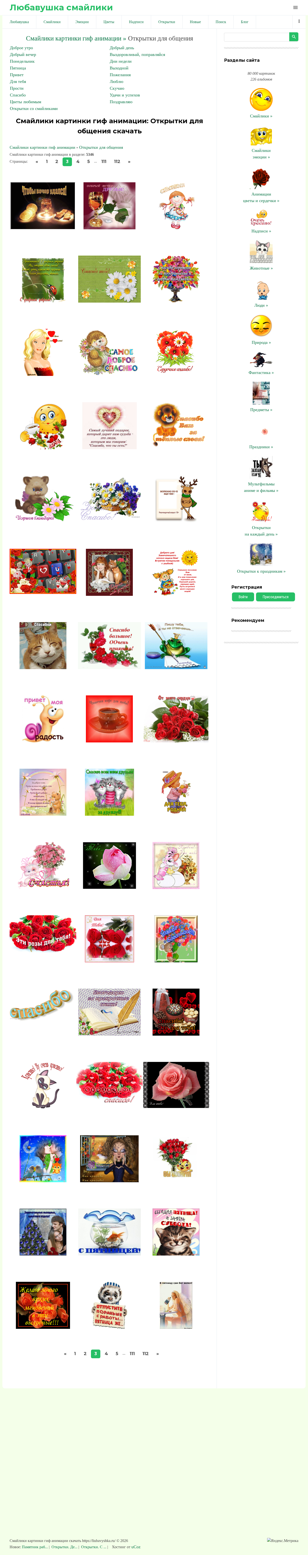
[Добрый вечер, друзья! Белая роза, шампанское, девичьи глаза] (109, 227)
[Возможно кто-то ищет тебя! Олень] (176, 521)
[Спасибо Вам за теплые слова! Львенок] (176, 447)
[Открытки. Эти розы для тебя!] (43, 951)
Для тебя (18, 81)
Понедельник (22, 61)
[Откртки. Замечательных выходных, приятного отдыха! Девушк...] (42, 1254)
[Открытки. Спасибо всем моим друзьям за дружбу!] (109, 814)
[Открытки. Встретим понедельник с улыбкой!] (176, 594)
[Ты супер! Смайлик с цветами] (176, 1180)
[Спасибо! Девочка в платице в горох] (176, 227)
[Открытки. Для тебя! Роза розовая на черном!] (109, 887)
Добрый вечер (23, 54)
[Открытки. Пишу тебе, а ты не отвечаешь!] (176, 667)
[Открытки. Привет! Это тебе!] (176, 887)
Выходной (119, 68)
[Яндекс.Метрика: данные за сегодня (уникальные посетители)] (282, 1541)
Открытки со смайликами (34, 108)
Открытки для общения (101, 147)
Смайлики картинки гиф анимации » (76, 38)
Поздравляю (121, 101)
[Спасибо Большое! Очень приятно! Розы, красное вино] (109, 667)
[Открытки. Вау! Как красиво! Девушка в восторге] (109, 1180)
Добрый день (122, 47)
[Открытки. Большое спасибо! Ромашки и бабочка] (109, 521)
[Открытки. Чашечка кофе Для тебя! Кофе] (109, 741)
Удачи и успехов (125, 95)
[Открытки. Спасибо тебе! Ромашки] (109, 301)
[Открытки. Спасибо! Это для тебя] (176, 1034)
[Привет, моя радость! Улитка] (43, 741)
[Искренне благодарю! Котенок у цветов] (43, 521)
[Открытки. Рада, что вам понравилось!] (43, 374)
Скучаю (117, 88)
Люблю (116, 81)
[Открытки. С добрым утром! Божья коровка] (42, 301)
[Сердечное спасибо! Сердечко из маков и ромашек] (176, 374)
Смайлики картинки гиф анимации (42, 147)
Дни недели (121, 61)
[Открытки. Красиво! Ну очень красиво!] (43, 1107)
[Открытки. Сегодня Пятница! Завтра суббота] (176, 1254)
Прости (17, 88)
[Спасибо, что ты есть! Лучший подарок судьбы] (109, 447)
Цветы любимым (25, 101)
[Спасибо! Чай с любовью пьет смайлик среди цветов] (42, 447)
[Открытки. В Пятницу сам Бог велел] (176, 1327)
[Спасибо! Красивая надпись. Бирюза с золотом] (43, 1030)
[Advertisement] (154, 1465)
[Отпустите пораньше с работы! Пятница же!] (109, 1327)
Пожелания (120, 74)
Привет (17, 74)
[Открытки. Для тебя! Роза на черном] (176, 1106)
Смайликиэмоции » (261, 153)
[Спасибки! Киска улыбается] (42, 667)
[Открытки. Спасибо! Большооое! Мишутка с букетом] (176, 960)
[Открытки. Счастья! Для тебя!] (43, 887)
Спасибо (18, 95)
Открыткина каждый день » (261, 530)
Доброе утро (21, 47)
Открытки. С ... (93, 1547)
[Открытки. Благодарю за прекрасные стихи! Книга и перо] (109, 1034)
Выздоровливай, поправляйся (137, 54)
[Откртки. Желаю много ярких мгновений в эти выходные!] (43, 1327)
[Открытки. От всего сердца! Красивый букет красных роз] (176, 741)
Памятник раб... (35, 1547)
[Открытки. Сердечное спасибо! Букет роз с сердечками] (109, 1102)
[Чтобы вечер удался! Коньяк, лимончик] (43, 227)
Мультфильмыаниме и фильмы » (261, 487)
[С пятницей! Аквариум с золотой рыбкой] (109, 1254)
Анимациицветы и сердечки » (261, 197)
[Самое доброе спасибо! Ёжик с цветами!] (109, 374)
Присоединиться (276, 597)
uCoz (136, 1546)
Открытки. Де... (64, 1547)
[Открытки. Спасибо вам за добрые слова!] (42, 814)
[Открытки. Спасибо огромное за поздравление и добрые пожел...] (176, 301)
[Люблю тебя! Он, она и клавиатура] (43, 592)
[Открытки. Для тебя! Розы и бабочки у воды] (109, 960)
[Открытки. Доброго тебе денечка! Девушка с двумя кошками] (109, 594)
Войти (243, 597)
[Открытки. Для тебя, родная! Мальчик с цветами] (176, 814)
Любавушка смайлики (61, 7)
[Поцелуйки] (42, 1180)
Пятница (18, 68)
